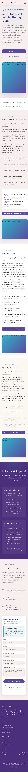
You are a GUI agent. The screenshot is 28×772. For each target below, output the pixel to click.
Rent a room (13, 51)
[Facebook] (16, 767)
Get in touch (14, 56)
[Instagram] (11, 767)
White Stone (9, 3)
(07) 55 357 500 (10, 599)
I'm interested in (8, 660)
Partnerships (8, 106)
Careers (21, 102)
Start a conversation (12, 432)
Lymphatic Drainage (7, 727)
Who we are (5, 740)
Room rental (8, 102)
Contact (21, 106)
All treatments (6, 732)
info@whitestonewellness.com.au (16, 591)
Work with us (5, 742)
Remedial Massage (7, 725)
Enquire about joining (12, 329)
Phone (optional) (8, 653)
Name (5, 639)
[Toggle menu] (25, 3)
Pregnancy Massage (7, 730)
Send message (13, 681)
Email (5, 646)
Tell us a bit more (9, 667)
